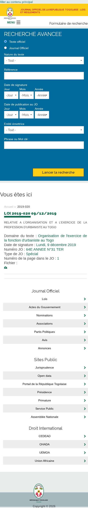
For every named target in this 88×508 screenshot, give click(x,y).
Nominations (44, 315)
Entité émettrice (14, 124)
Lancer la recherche (58, 172)
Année (39, 89)
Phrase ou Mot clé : (16, 139)
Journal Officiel (18, 48)
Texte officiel (17, 41)
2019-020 (23, 206)
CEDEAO (45, 436)
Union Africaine (44, 460)
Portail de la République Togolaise (45, 384)
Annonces (44, 348)
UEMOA (44, 452)
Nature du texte (14, 54)
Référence (11, 69)
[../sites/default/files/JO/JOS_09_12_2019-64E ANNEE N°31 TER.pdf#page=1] (5, 267)
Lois (44, 299)
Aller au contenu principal (16, 1)
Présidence (44, 392)
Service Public (44, 408)
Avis (44, 340)
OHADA (44, 444)
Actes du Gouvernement (44, 307)
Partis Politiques (44, 331)
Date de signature (15, 84)
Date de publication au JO (21, 104)
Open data (44, 375)
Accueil (8, 206)
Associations (44, 323)
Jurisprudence (44, 367)
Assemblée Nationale (44, 416)
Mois (22, 89)
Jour (7, 89)
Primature (44, 400)
